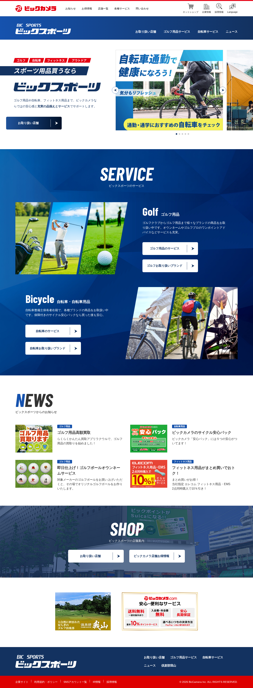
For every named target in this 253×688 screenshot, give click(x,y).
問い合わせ (142, 8)
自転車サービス (208, 31)
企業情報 (206, 12)
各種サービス (122, 8)
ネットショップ (190, 12)
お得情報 (87, 8)
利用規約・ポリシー (46, 681)
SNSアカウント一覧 (75, 681)
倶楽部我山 (168, 665)
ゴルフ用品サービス (177, 31)
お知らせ (70, 8)
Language (232, 12)
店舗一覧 (103, 8)
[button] (115, 90)
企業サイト (21, 681)
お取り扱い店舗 (145, 31)
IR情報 (97, 681)
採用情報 (219, 12)
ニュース (232, 31)
